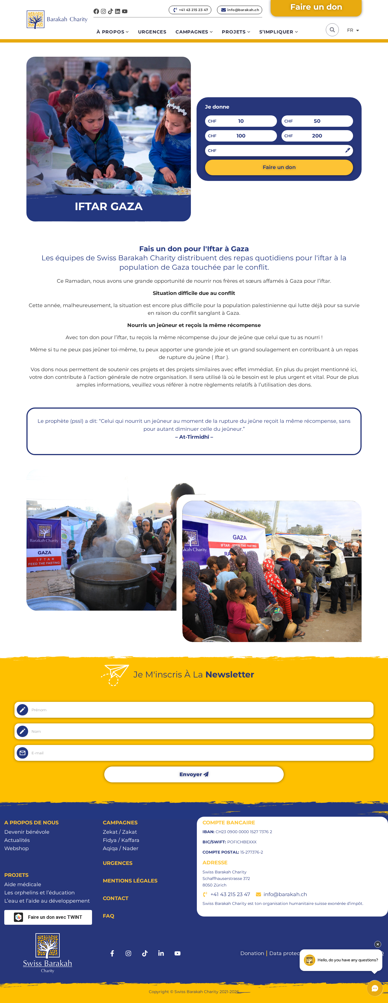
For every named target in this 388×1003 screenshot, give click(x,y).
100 (241, 136)
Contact (115, 898)
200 (317, 136)
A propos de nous (31, 823)
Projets (234, 32)
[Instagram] (103, 11)
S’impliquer (276, 32)
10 (241, 121)
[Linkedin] (117, 11)
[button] (332, 29)
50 (317, 121)
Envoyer (191, 774)
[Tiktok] (110, 11)
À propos (110, 32)
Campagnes (192, 32)
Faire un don (279, 167)
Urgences (152, 32)
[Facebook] (96, 11)
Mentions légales (130, 881)
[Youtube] (125, 11)
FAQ (108, 916)
